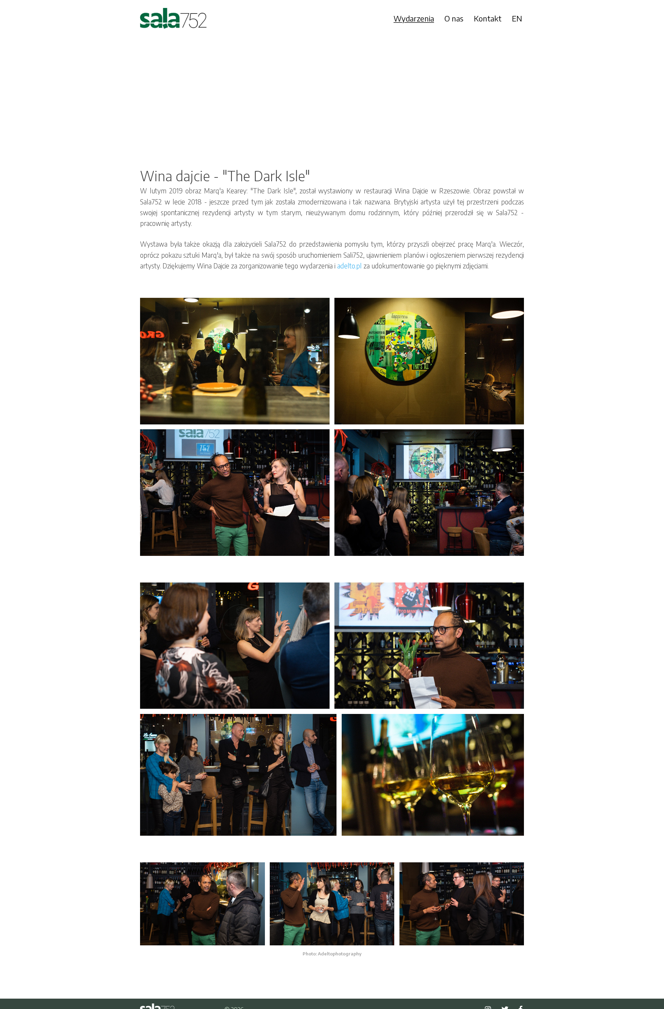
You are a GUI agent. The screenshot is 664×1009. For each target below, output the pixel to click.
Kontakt (487, 18)
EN (517, 18)
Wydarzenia (414, 18)
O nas (453, 18)
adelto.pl (349, 266)
